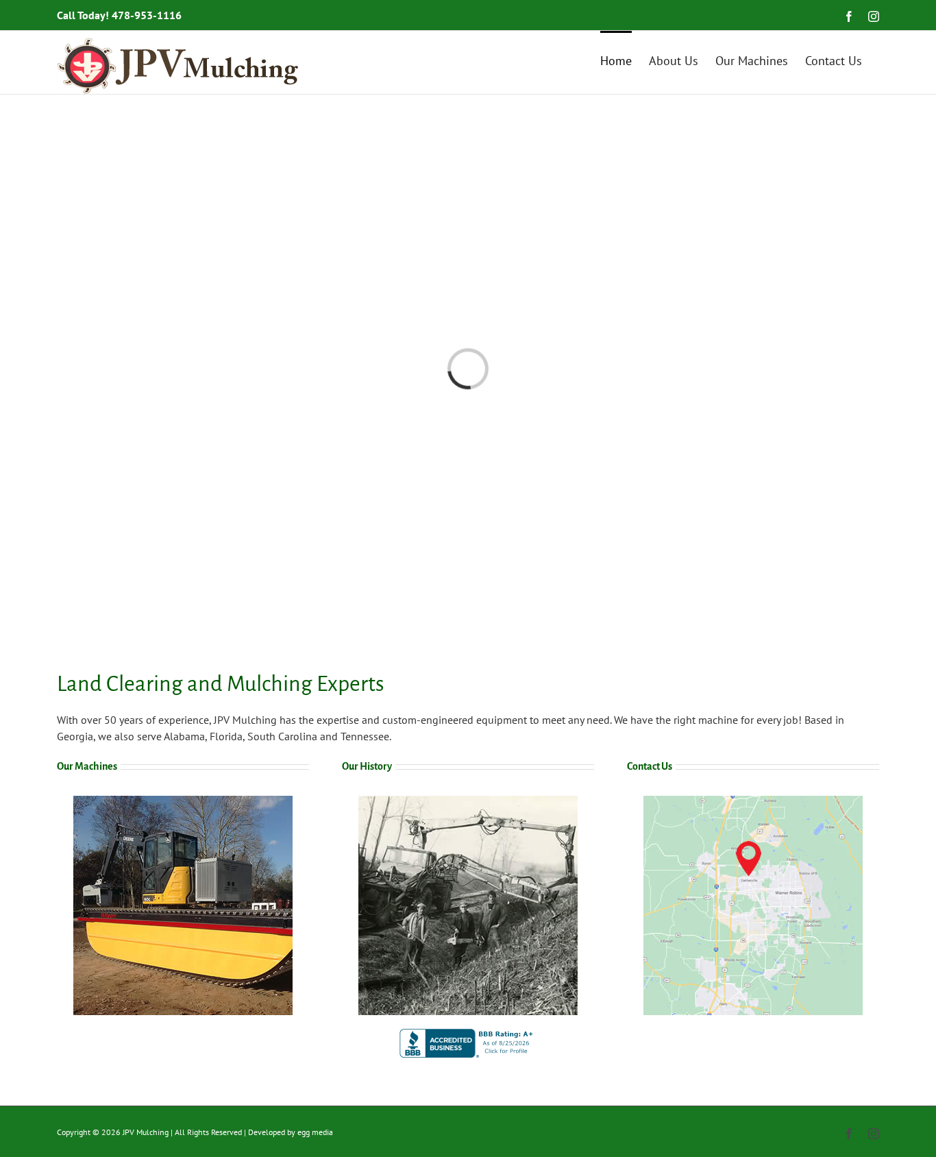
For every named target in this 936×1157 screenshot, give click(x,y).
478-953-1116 (147, 15)
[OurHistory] (468, 801)
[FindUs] (753, 801)
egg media (315, 1132)
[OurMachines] (183, 801)
